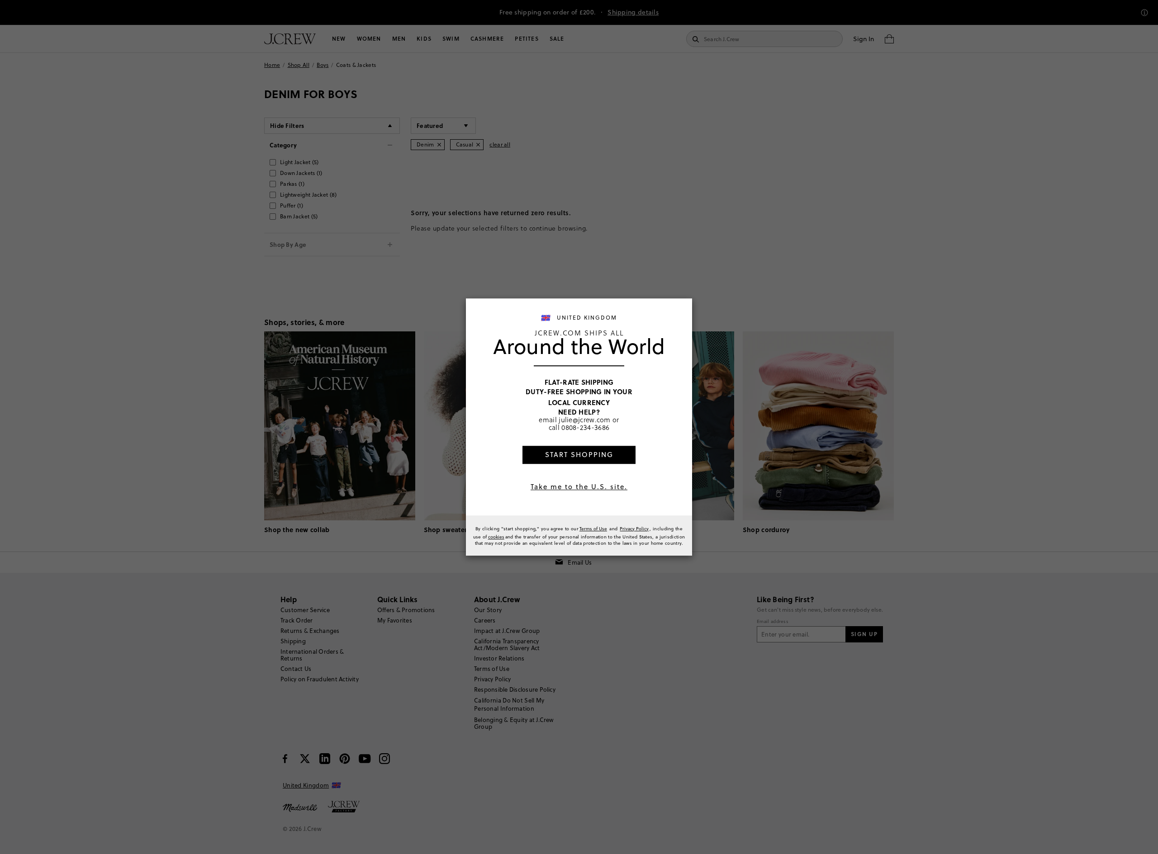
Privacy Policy (634, 528)
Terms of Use (593, 528)
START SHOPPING (579, 454)
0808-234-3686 (585, 428)
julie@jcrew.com (585, 420)
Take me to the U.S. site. (579, 486)
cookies (496, 536)
